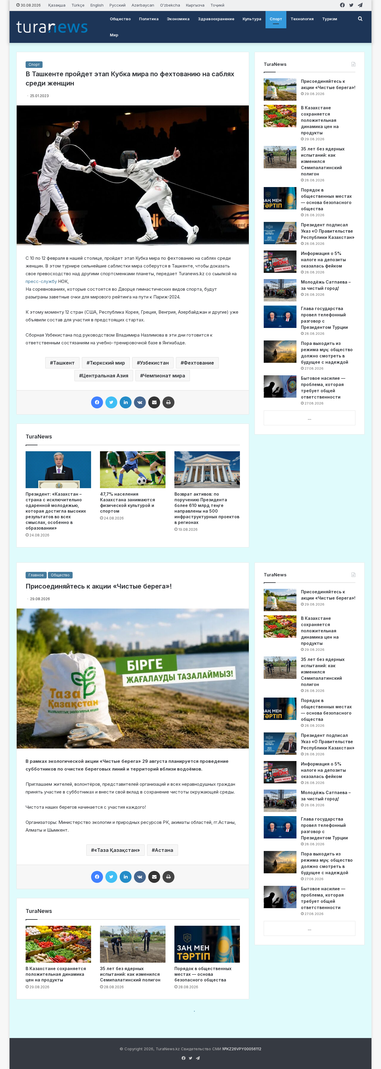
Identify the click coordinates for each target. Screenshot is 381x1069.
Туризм (329, 18)
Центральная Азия (105, 376)
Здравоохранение (216, 18)
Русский (118, 5)
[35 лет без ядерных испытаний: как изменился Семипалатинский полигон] (280, 157)
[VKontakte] (140, 402)
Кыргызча (195, 5)
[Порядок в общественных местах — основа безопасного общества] (280, 198)
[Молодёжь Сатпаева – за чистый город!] (280, 290)
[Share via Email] (154, 402)
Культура (252, 18)
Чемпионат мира (164, 376)
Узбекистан (154, 363)
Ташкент (64, 363)
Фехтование (199, 363)
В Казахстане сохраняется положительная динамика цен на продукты (320, 120)
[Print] (168, 402)
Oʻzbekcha (170, 5)
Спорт (276, 18)
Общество (120, 18)
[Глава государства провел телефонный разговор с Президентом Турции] (280, 317)
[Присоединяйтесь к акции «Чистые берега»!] (280, 89)
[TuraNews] (52, 27)
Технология (302, 18)
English (97, 5)
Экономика (178, 18)
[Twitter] (111, 402)
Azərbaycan (143, 5)
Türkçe (78, 5)
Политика (149, 18)
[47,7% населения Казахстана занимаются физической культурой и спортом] (132, 469)
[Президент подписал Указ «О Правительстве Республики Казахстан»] (280, 233)
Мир (114, 34)
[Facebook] (97, 402)
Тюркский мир (107, 363)
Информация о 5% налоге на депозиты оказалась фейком (323, 259)
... (309, 418)
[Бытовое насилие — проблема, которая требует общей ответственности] (280, 386)
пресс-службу (41, 281)
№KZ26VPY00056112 (241, 1048)
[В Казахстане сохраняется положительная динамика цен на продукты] (280, 116)
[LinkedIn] (126, 402)
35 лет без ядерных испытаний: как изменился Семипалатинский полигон (323, 161)
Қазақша (56, 5)
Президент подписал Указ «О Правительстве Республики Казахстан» (328, 231)
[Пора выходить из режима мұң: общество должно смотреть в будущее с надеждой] (280, 351)
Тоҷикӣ (217, 5)
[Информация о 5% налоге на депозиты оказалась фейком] (280, 261)
